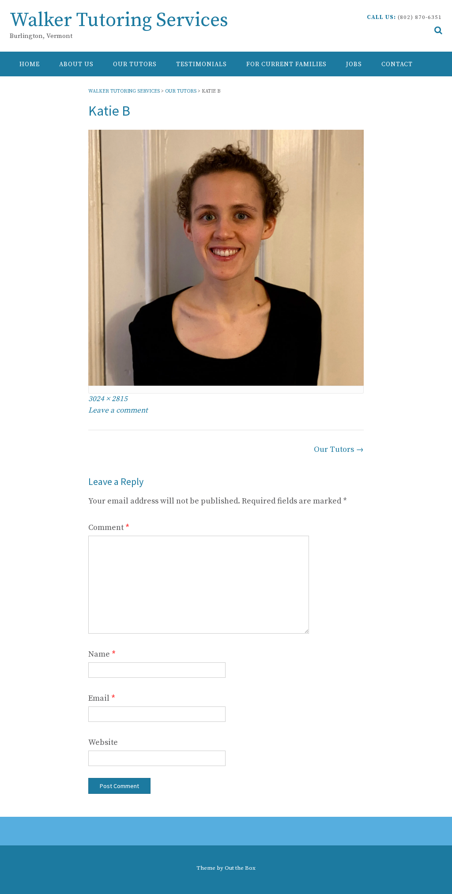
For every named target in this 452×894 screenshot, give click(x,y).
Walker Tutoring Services (119, 20)
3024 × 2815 (108, 399)
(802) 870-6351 (420, 17)
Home (29, 64)
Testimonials (201, 64)
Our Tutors (135, 64)
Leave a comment (118, 410)
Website (103, 742)
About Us (76, 64)
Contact (397, 64)
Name (102, 654)
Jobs (354, 64)
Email (101, 698)
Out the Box (240, 867)
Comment (108, 527)
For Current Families (286, 64)
